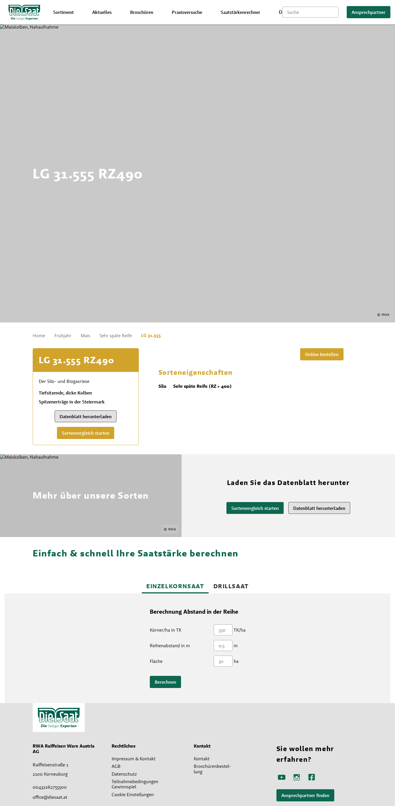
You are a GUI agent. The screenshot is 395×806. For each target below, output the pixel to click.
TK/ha (240, 629)
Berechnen (165, 682)
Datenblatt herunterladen (86, 417)
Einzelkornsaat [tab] (175, 586)
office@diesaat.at (50, 797)
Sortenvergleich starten (85, 433)
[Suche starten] (334, 12)
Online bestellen (322, 354)
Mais (85, 335)
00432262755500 (50, 787)
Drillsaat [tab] (231, 586)
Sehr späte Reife (115, 335)
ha (236, 661)
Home (39, 335)
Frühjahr (62, 335)
